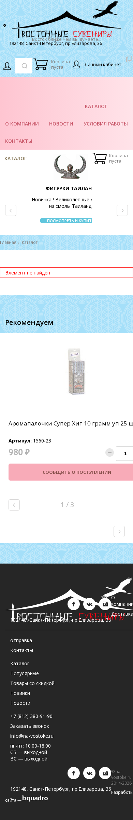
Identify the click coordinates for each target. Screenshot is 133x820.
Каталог (15, 158)
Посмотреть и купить (70, 220)
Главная (8, 242)
